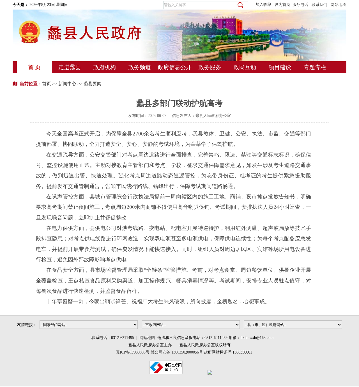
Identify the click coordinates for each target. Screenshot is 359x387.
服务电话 (300, 5)
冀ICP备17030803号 (133, 352)
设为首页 (282, 5)
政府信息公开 (175, 67)
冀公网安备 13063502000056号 (177, 352)
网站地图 (338, 5)
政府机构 (104, 67)
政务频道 (139, 67)
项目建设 (280, 67)
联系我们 (319, 5)
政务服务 (210, 67)
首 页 (34, 67)
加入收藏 (263, 5)
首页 (47, 83)
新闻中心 (67, 83)
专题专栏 (315, 67)
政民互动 (245, 67)
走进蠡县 (69, 67)
